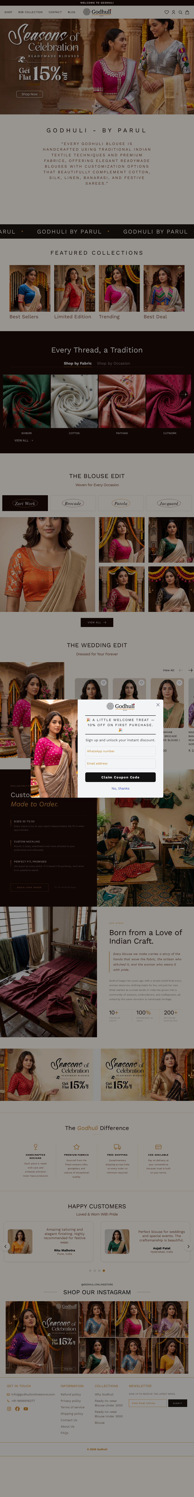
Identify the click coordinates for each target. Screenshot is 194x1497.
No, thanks (120, 788)
